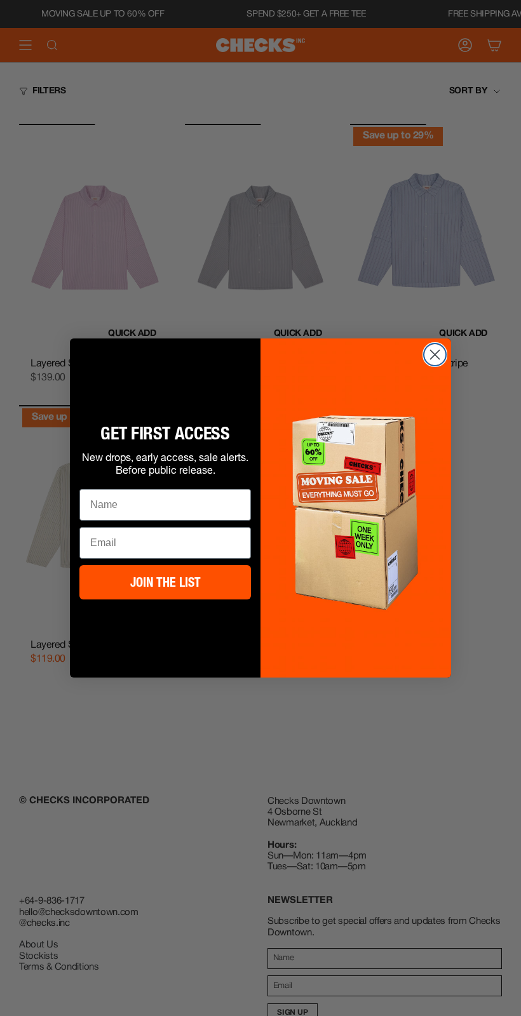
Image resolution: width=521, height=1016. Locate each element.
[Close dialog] (435, 355)
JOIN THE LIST (165, 582)
